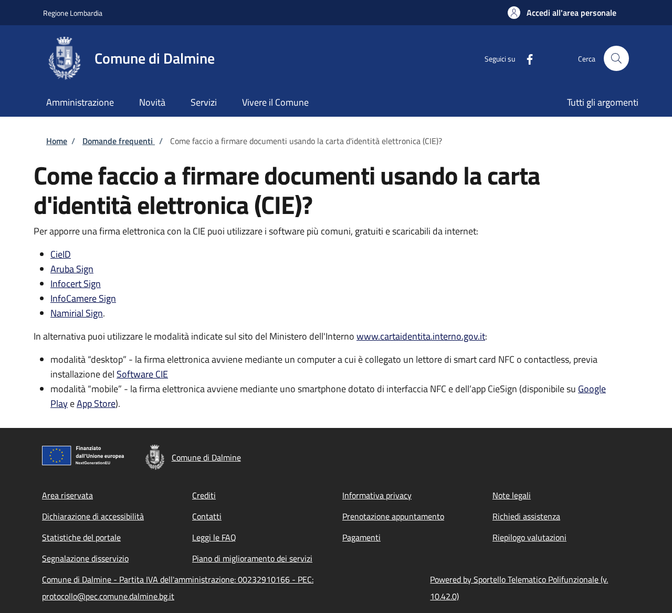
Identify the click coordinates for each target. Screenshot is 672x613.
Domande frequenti (118, 141)
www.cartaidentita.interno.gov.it (420, 336)
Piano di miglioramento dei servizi (252, 558)
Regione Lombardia (72, 12)
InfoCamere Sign (83, 298)
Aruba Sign (71, 269)
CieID (60, 254)
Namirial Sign (76, 313)
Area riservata (67, 495)
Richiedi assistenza (526, 516)
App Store (96, 403)
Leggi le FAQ (214, 537)
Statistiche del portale (81, 537)
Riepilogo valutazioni (529, 537)
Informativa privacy (377, 495)
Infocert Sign (75, 284)
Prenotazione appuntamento (393, 516)
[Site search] (616, 58)
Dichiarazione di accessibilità (93, 516)
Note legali (511, 495)
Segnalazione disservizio (85, 558)
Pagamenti (361, 537)
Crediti (204, 495)
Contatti (207, 516)
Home (56, 141)
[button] (562, 12)
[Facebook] (525, 58)
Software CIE (142, 374)
